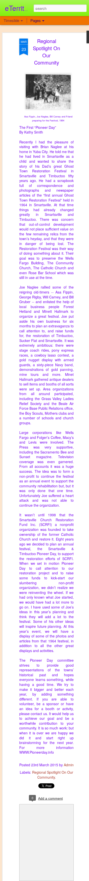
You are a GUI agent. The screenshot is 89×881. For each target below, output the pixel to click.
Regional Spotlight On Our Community (46, 51)
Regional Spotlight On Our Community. (52, 775)
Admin (69, 764)
